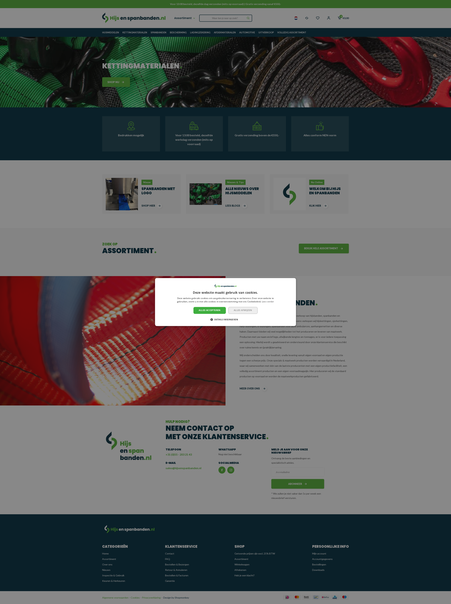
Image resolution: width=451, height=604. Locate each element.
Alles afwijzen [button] (243, 310)
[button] (225, 319)
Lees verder (268, 301)
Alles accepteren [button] (209, 310)
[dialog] (225, 302)
